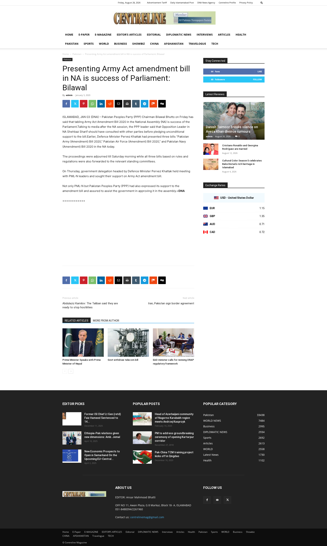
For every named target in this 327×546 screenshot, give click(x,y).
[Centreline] (163, 18)
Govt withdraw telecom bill (123, 359)
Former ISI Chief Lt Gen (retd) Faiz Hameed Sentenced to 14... (102, 418)
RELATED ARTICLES (76, 320)
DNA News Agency (206, 2)
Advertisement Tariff (157, 2)
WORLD (104, 43)
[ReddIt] (110, 103)
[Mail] (217, 500)
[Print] (127, 103)
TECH (214, 43)
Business (120, 43)
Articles (224, 34)
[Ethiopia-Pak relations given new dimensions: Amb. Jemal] (71, 438)
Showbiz (138, 43)
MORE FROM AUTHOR (106, 320)
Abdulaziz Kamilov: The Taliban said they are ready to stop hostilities (90, 305)
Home (69, 34)
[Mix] (153, 103)
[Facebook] (66, 103)
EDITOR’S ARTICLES (129, 34)
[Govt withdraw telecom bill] (128, 342)
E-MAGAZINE (103, 34)
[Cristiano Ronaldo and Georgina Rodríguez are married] (210, 149)
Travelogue (197, 43)
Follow (257, 79)
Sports (89, 43)
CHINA (154, 43)
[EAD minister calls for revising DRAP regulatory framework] (173, 342)
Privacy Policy (246, 2)
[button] (262, 2)
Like (260, 71)
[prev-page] (64, 371)
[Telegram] (144, 103)
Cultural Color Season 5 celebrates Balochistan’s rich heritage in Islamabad (242, 164)
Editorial (154, 34)
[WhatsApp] (92, 103)
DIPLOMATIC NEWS (178, 34)
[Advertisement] (128, 234)
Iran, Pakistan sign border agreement (171, 303)
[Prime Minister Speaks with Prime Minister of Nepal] (83, 342)
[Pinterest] (83, 103)
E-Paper (84, 34)
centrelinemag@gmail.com (147, 517)
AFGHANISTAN (173, 43)
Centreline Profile (227, 2)
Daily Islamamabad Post (182, 2)
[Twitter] (75, 103)
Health (241, 34)
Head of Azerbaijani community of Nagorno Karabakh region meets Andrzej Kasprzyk (174, 418)
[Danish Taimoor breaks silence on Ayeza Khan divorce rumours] (234, 121)
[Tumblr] (136, 103)
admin (69, 95)
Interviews (205, 34)
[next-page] (71, 371)
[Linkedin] (101, 103)
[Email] (118, 103)
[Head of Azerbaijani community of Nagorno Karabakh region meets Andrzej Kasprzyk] (142, 418)
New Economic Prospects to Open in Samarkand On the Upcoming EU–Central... (102, 455)
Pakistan (71, 43)
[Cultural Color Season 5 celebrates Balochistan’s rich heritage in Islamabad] (210, 164)
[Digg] (162, 103)
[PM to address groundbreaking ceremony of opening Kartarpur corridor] (142, 437)
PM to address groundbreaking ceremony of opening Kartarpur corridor (174, 437)
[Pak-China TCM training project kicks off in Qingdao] (142, 457)
